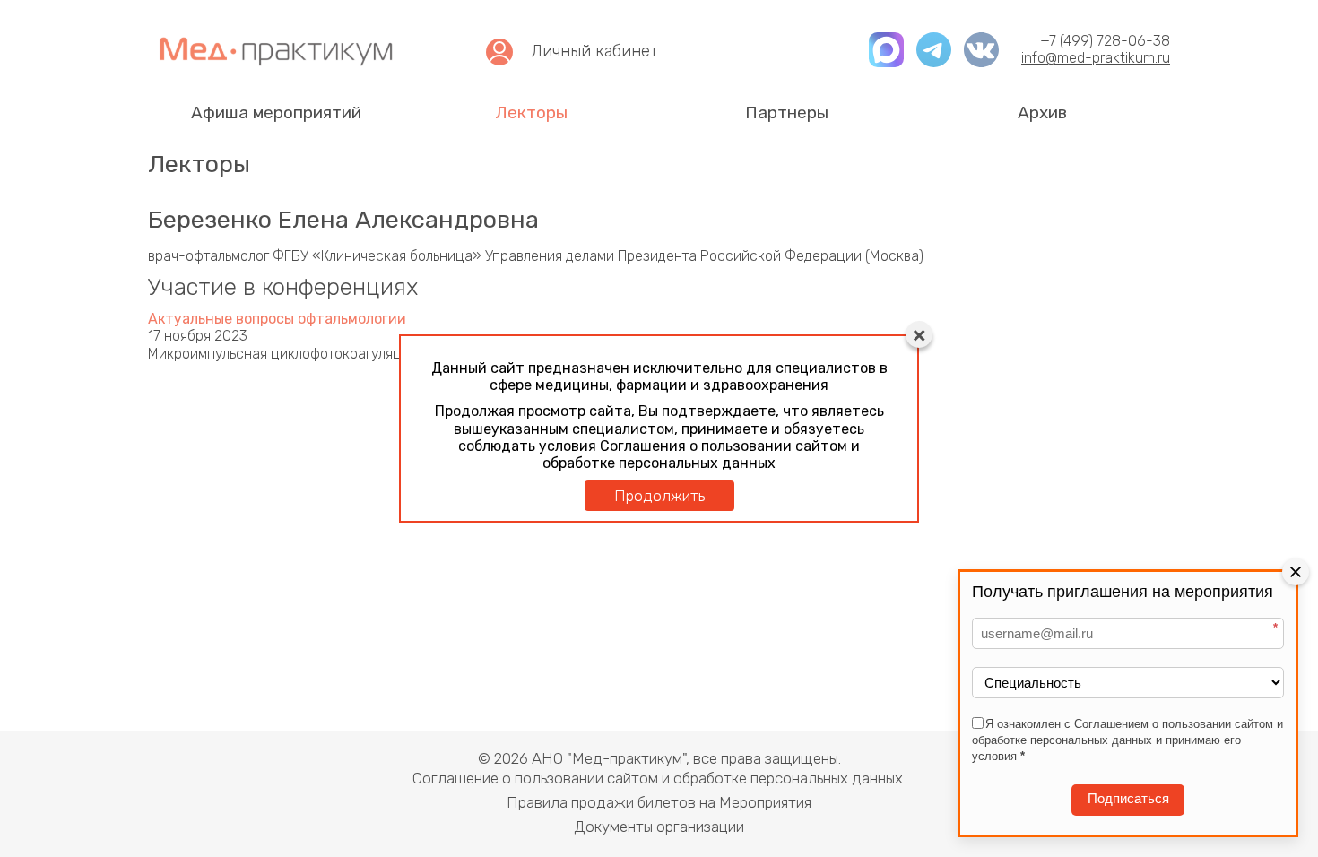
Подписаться (1128, 799)
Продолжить (659, 496)
